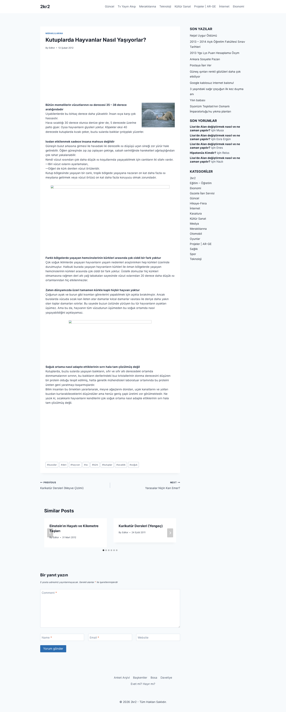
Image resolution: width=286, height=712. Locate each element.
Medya (194, 223)
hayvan (75, 464)
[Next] (170, 532)
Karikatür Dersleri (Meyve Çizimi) (62, 485)
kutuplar (107, 464)
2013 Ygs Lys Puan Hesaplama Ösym (214, 53)
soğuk (133, 464)
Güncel (109, 6)
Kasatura (196, 213)
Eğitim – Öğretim (201, 183)
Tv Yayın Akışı (127, 6)
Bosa (154, 677)
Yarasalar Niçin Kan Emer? (162, 485)
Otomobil (196, 233)
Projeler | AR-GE (205, 6)
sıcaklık (120, 464)
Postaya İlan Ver (200, 65)
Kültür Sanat (183, 6)
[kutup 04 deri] (110, 342)
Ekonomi (238, 6)
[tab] (103, 550)
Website (143, 637)
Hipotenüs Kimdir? (203, 152)
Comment (49, 592)
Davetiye (166, 677)
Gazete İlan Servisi (202, 193)
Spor (193, 254)
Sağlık (194, 249)
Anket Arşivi (122, 677)
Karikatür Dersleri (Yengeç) (141, 526)
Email (94, 637)
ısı (86, 464)
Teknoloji (165, 6)
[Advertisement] (110, 78)
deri (63, 464)
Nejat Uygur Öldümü (203, 35)
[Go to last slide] (50, 532)
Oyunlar (195, 238)
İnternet (224, 6)
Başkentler (140, 677)
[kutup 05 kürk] (110, 217)
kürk (95, 464)
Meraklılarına (147, 6)
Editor (52, 47)
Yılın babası (197, 100)
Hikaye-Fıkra (198, 203)
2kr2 (193, 178)
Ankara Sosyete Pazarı (205, 59)
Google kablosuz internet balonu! (212, 83)
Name (47, 637)
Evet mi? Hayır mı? (143, 684)
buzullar (52, 464)
